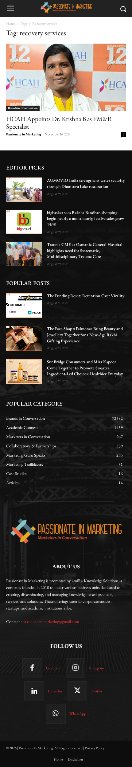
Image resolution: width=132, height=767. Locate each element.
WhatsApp (77, 713)
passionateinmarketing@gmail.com (50, 621)
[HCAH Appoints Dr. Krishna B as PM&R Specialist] (66, 77)
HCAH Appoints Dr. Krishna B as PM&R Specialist (59, 122)
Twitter (96, 691)
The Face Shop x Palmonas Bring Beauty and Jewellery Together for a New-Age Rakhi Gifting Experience (85, 334)
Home (10, 23)
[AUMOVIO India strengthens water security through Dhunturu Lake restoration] (24, 189)
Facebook (53, 668)
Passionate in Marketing (23, 134)
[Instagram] (75, 668)
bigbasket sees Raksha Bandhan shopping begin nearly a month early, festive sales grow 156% (85, 218)
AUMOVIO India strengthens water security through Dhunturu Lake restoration (86, 183)
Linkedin (55, 691)
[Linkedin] (34, 691)
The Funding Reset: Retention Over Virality (85, 295)
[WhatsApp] (55, 714)
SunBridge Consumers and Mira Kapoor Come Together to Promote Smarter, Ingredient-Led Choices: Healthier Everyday (85, 367)
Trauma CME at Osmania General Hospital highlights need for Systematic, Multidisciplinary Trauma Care (84, 250)
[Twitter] (77, 691)
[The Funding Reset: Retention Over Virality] (24, 305)
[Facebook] (32, 668)
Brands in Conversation (23, 108)
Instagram (96, 668)
